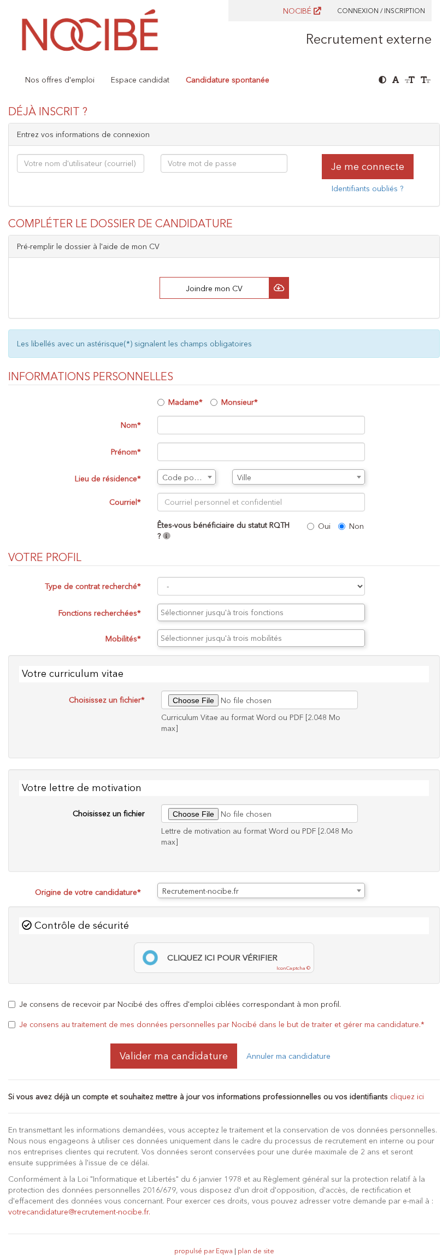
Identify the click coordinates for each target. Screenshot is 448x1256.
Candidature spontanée (227, 80)
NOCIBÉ (298, 11)
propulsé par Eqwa (204, 1251)
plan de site (256, 1251)
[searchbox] (261, 612)
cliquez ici (407, 1096)
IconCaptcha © (293, 968)
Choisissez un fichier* (107, 700)
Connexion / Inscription (381, 11)
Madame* (185, 402)
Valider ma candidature (174, 1056)
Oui (324, 526)
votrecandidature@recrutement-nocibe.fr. (79, 1212)
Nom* (131, 425)
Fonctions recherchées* (99, 613)
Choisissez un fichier (109, 813)
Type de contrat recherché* (93, 586)
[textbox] (186, 477)
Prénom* (126, 452)
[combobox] (186, 477)
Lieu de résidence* (108, 478)
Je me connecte (367, 167)
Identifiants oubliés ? (367, 188)
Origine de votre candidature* (88, 892)
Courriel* (125, 502)
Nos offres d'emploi (60, 80)
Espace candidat (140, 80)
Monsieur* (239, 402)
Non (356, 526)
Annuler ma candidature (288, 1056)
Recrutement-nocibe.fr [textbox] (200, 891)
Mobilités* (123, 639)
